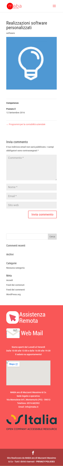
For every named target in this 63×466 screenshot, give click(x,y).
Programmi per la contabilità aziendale (25, 124)
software (10, 33)
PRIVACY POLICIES (45, 461)
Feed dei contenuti (15, 285)
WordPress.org (13, 294)
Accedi (9, 280)
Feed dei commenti (15, 289)
